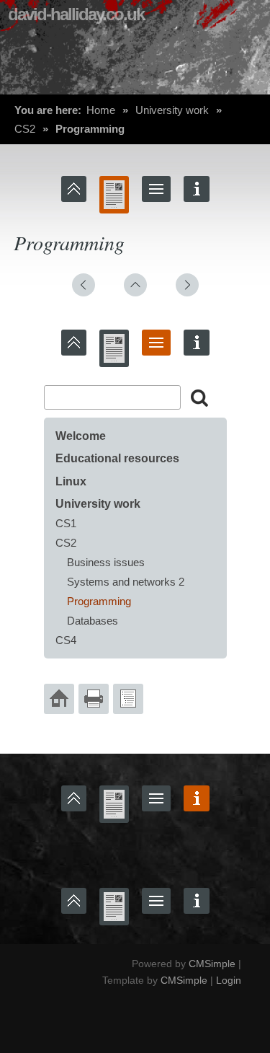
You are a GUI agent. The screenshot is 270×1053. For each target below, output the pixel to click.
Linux (70, 481)
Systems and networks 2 (125, 582)
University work (172, 110)
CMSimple (212, 963)
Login (228, 980)
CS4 (65, 640)
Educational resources (117, 458)
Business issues (106, 562)
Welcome (80, 436)
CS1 (65, 523)
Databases (92, 620)
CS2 (24, 129)
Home (100, 110)
